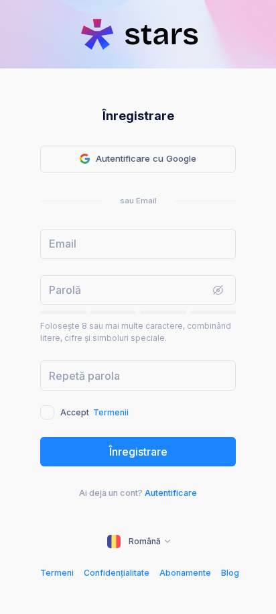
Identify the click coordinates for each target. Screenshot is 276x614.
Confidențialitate (116, 573)
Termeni (57, 573)
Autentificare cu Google (146, 158)
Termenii (111, 412)
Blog (230, 573)
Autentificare (171, 493)
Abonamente (185, 573)
